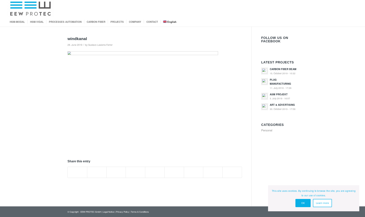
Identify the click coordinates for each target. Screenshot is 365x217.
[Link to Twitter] (355, 8)
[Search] (355, 22)
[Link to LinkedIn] (343, 8)
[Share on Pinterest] (135, 172)
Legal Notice (108, 211)
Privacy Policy (122, 211)
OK (303, 202)
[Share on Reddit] (212, 172)
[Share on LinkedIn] (154, 172)
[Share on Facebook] (77, 172)
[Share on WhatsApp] (116, 172)
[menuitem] (17, 22)
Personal (266, 130)
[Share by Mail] (232, 172)
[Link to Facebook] (349, 8)
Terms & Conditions (140, 211)
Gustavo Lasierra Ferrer (100, 44)
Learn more (322, 202)
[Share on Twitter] (96, 172)
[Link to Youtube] (338, 8)
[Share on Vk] (193, 172)
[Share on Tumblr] (174, 172)
